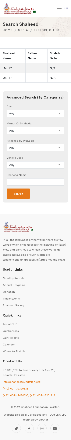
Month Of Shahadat (19, 123)
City (9, 106)
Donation (9, 291)
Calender (9, 344)
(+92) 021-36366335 (15, 388)
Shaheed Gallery (13, 305)
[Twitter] (16, 428)
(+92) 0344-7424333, (16, 395)
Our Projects (11, 337)
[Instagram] (42, 428)
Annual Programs (14, 285)
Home (7, 30)
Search (18, 194)
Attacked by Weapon (20, 140)
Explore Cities (46, 30)
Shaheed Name (16, 175)
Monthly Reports (13, 278)
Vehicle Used (15, 157)
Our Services (11, 331)
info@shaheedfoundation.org (22, 381)
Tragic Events (11, 298)
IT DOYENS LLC (56, 414)
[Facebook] (29, 428)
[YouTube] (54, 428)
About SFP (10, 324)
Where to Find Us (14, 351)
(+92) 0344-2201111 (42, 395)
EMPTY (7, 68)
